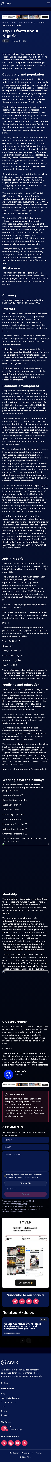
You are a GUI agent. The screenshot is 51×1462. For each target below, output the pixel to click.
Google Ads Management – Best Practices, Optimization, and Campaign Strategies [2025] (22, 1326)
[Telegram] (15, 1301)
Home (5, 22)
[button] (48, 3)
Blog (14, 22)
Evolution (5, 1383)
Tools (3, 1407)
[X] (36, 1301)
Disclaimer (14, 1453)
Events (4, 1411)
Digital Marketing (27, 22)
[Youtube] (29, 1301)
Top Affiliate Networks (10, 1398)
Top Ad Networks (8, 1402)
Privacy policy (27, 1453)
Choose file (25, 1183)
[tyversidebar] (25, 1252)
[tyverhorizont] (25, 17)
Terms (39, 1453)
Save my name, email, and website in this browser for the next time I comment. (24, 1176)
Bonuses (4, 1415)
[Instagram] (22, 1301)
